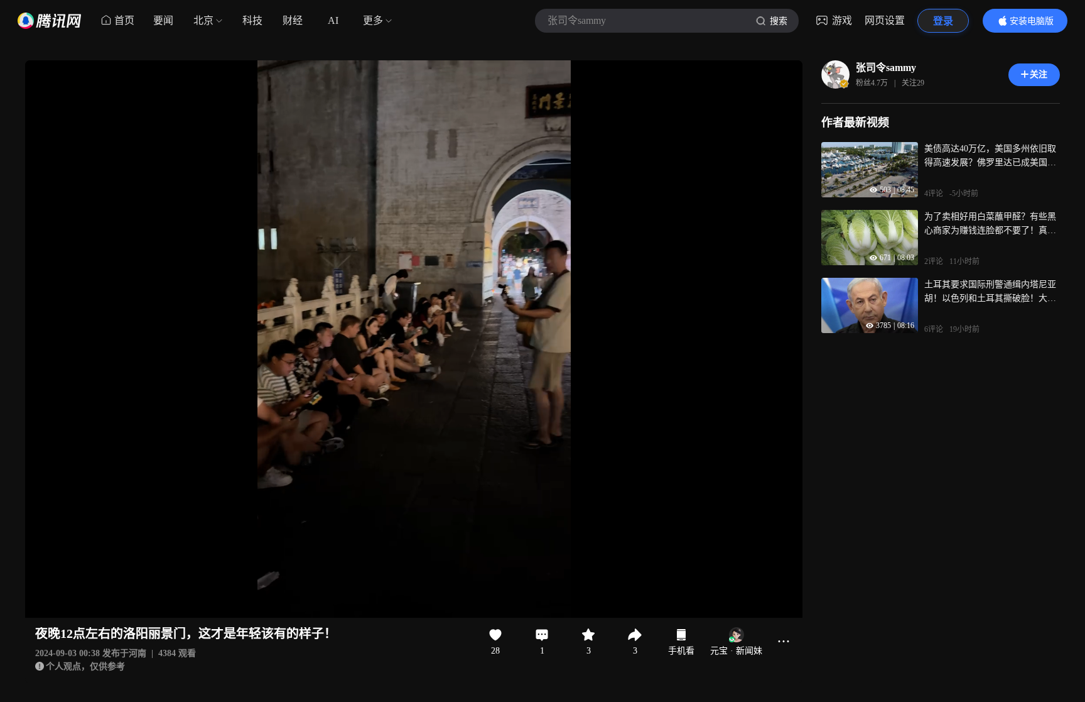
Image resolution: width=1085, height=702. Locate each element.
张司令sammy (886, 67)
